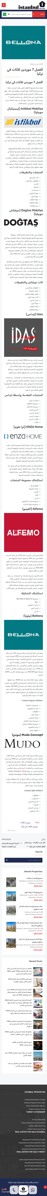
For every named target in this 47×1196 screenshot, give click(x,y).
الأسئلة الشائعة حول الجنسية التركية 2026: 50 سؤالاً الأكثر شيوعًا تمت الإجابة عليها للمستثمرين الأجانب (18, 1002)
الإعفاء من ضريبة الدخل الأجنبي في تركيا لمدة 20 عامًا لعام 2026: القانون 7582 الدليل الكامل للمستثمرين (19, 971)
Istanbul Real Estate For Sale (35, 1100)
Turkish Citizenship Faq (37, 1126)
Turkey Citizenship (38, 1120)
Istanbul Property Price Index (34, 1103)
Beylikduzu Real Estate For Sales (33, 1149)
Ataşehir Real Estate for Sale (35, 1146)
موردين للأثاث (25, 822)
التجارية (22, 768)
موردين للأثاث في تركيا (29, 826)
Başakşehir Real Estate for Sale (34, 1140)
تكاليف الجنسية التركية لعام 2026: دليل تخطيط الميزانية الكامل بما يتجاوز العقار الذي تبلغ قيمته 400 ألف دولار (19, 992)
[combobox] (38, 14)
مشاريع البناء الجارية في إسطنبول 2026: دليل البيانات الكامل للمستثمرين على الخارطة (19, 1023)
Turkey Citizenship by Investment (33, 1123)
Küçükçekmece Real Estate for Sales (32, 1143)
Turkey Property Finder (37, 1109)
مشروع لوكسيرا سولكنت (34, 878)
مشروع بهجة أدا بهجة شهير (33, 892)
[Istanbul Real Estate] (31, 5)
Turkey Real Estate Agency (35, 1106)
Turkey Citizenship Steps (36, 1129)
